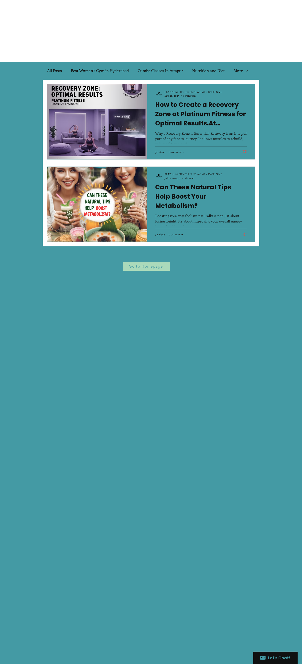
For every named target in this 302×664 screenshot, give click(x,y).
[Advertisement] (132, 31)
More (238, 70)
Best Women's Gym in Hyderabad (100, 70)
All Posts (54, 70)
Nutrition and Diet (208, 70)
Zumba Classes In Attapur (160, 70)
